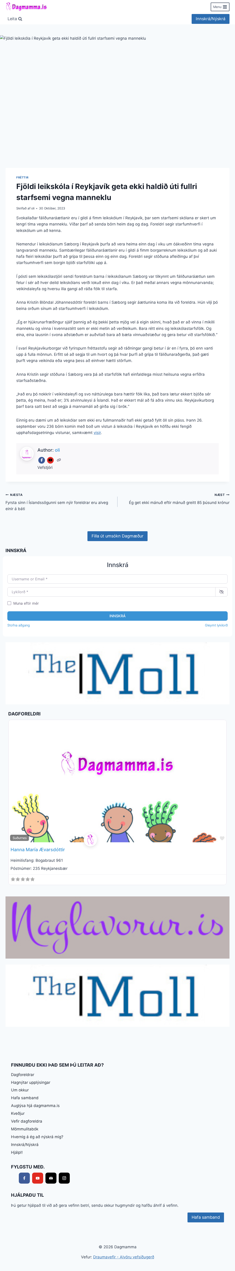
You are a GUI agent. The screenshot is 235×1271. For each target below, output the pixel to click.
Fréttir (22, 177)
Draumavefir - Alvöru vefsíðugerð (123, 1257)
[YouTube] (50, 460)
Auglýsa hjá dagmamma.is (35, 1105)
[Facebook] (41, 460)
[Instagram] (64, 1178)
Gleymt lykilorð (216, 625)
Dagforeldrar (22, 1074)
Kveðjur (18, 1113)
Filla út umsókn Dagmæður (117, 536)
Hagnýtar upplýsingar (30, 1082)
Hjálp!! (17, 1152)
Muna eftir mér (26, 603)
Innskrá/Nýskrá (210, 18)
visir (97, 432)
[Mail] (50, 1178)
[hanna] (117, 839)
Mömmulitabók (24, 1129)
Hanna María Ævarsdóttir (38, 849)
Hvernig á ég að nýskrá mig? (37, 1137)
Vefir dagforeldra (26, 1121)
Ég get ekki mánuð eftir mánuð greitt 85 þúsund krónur (179, 499)
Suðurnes (20, 838)
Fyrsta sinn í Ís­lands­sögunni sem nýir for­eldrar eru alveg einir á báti (57, 502)
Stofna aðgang (18, 625)
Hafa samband (25, 1098)
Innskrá (117, 616)
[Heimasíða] (59, 460)
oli (32, 208)
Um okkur (20, 1090)
